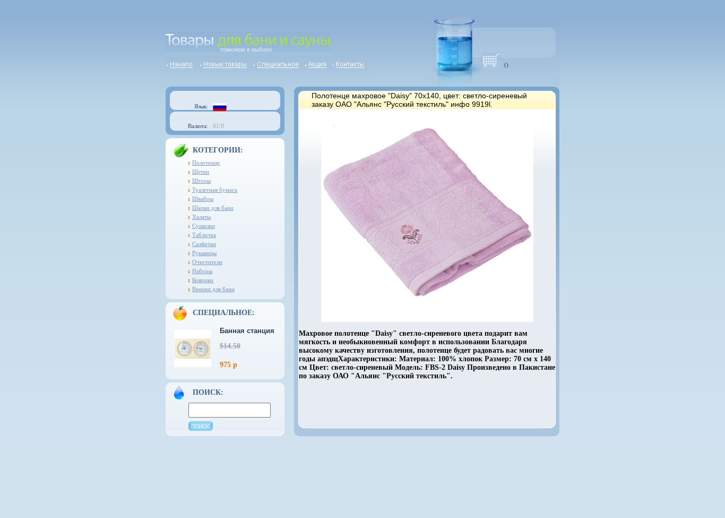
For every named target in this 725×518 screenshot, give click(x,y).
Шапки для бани (213, 208)
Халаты (201, 217)
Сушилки (203, 226)
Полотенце (206, 162)
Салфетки (204, 244)
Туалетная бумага (214, 189)
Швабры (202, 199)
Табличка (204, 235)
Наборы (202, 271)
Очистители (207, 262)
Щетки (200, 171)
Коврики (202, 280)
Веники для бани (213, 289)
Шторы (201, 180)
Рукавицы (204, 253)
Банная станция (247, 331)
